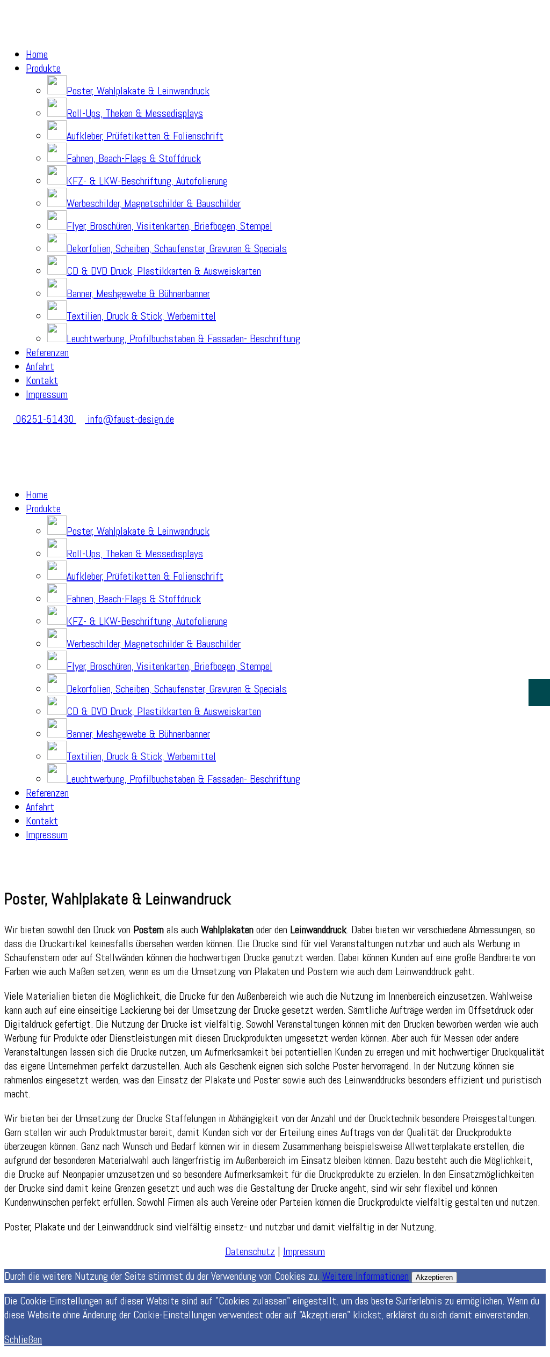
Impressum (47, 394)
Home (37, 54)
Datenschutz (250, 1251)
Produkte (43, 68)
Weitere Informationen (365, 1276)
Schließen (23, 1339)
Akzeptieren (434, 1277)
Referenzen (47, 352)
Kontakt (42, 380)
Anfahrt (40, 366)
